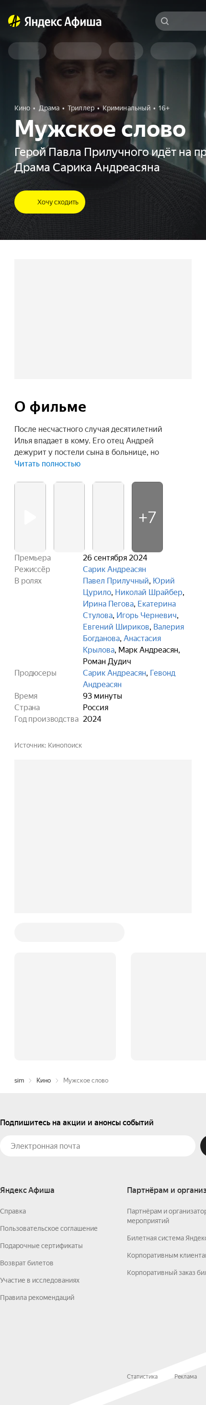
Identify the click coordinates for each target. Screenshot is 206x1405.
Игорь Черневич (146, 615)
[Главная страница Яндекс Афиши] (14, 21)
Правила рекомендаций (37, 1152)
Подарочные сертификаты (41, 1100)
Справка (13, 1066)
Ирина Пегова (108, 603)
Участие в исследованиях (40, 1135)
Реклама (185, 1231)
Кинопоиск (65, 745)
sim (19, 935)
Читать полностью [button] (47, 463)
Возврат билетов (27, 1117)
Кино (43, 935)
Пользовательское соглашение (49, 1083)
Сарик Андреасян (114, 569)
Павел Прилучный (116, 580)
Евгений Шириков (116, 626)
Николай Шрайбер (149, 592)
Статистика (142, 1231)
